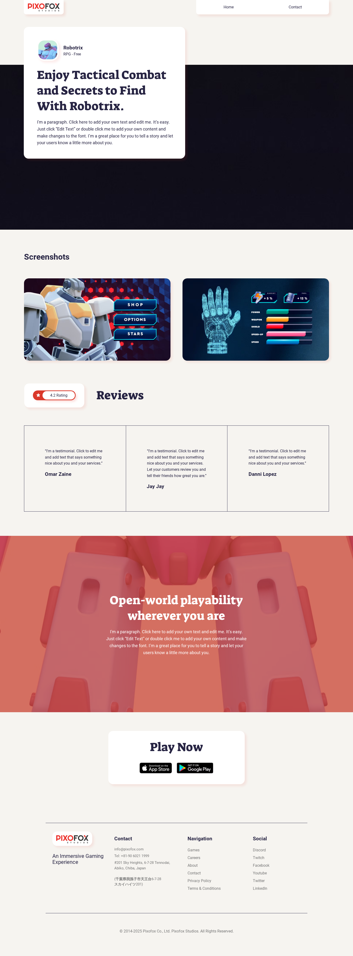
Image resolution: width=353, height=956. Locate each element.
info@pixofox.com (129, 849)
